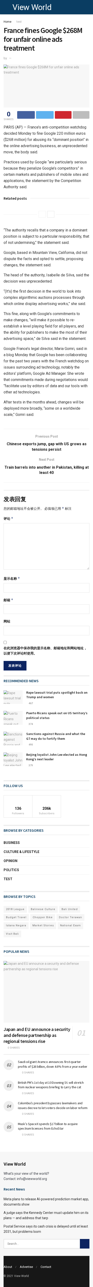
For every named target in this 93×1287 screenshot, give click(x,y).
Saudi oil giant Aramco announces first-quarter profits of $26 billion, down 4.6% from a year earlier (52, 1064)
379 (30, 765)
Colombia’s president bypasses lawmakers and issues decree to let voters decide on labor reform (53, 1105)
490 (30, 744)
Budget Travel (16, 917)
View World (32, 7)
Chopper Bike (43, 917)
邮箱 (8, 600)
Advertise (26, 1267)
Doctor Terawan (70, 917)
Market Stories (43, 925)
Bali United (70, 909)
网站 (7, 621)
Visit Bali (12, 933)
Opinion (10, 861)
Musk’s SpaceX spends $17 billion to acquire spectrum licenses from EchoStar (48, 1126)
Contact (46, 1267)
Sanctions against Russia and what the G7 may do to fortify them (55, 736)
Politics (11, 870)
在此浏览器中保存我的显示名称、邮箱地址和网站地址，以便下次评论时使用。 (45, 650)
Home (7, 21)
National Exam (70, 925)
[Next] (50, 214)
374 (30, 724)
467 (30, 703)
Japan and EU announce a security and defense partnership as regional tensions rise (37, 1035)
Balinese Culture (43, 909)
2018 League (15, 909)
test (19, 21)
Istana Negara (16, 925)
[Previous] (42, 214)
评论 (8, 518)
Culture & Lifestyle (21, 852)
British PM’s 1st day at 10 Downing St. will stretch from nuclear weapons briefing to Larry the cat (51, 1084)
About (8, 1267)
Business (12, 843)
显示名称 (12, 578)
